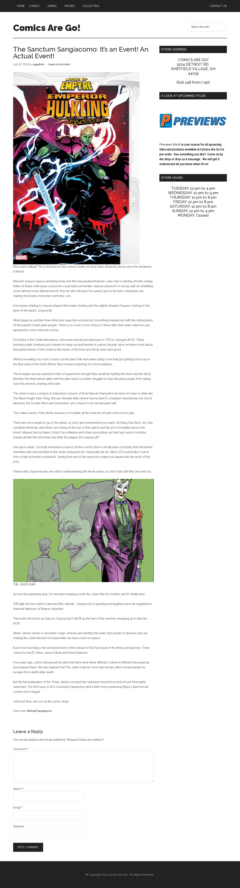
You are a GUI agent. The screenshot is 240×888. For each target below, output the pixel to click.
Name (18, 789)
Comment (20, 749)
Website (18, 826)
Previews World (169, 144)
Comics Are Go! (46, 28)
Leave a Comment (59, 64)
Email (17, 807)
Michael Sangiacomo (39, 710)
